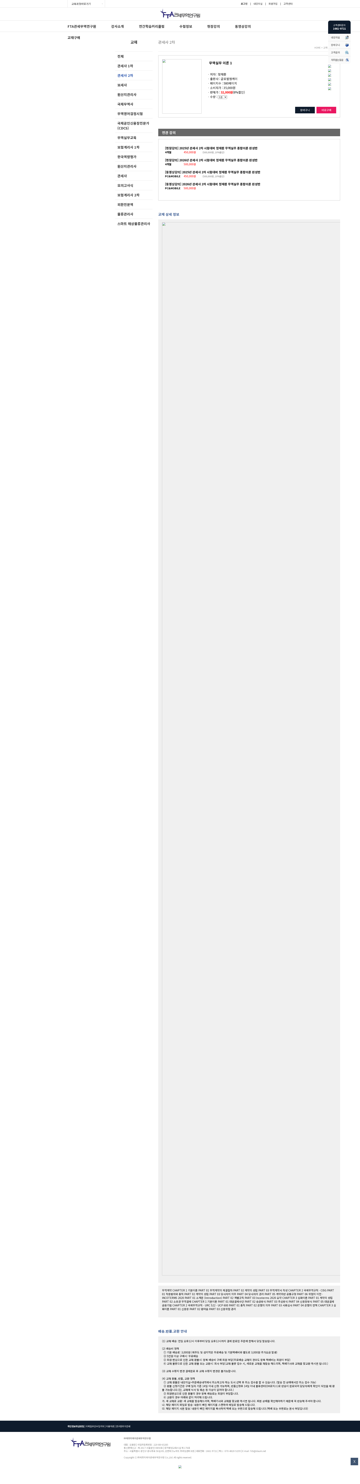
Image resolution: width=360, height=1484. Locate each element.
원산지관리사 (126, 94)
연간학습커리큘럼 (151, 26)
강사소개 (117, 26)
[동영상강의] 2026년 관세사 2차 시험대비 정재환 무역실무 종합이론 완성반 (212, 184)
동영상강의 (243, 26)
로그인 (244, 3)
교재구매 (74, 37)
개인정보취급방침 (76, 1426)
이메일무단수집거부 (95, 1426)
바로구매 (326, 110)
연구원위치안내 (123, 1426)
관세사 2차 (125, 75)
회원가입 (273, 3)
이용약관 (110, 1426)
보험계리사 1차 (128, 147)
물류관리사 (125, 214)
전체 (120, 56)
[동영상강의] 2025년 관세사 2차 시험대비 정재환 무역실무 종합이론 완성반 (212, 172)
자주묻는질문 (337, 60)
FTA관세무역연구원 (82, 26)
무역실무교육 (126, 137)
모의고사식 (125, 185)
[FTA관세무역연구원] (180, 19)
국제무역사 (125, 104)
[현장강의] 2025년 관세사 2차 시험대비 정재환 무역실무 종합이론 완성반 (211, 148)
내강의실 (258, 3)
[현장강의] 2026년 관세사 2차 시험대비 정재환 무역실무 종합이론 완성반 (211, 160)
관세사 (122, 175)
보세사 (122, 84)
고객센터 (288, 3)
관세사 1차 (125, 65)
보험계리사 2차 (128, 194)
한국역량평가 (126, 156)
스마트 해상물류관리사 (133, 223)
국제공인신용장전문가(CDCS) (133, 125)
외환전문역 (125, 204)
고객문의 (335, 52)
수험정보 (185, 26)
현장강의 (213, 26)
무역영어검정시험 (130, 113)
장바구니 (305, 110)
